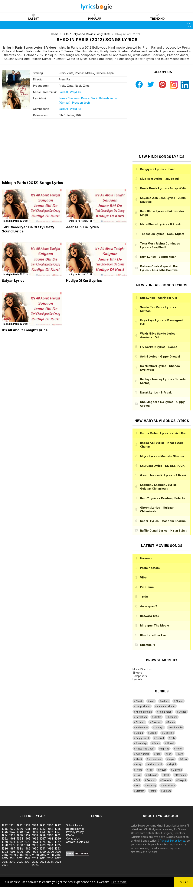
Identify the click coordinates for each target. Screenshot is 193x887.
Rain (138, 775)
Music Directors (142, 669)
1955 (12, 835)
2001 (58, 851)
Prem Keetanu (150, 568)
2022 (35, 861)
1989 (28, 848)
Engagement (142, 738)
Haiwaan (146, 558)
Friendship (141, 743)
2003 (12, 855)
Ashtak (165, 701)
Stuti (153, 791)
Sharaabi (166, 780)
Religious (152, 775)
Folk (173, 738)
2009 (58, 855)
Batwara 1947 (149, 616)
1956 (20, 835)
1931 (12, 825)
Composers (139, 676)
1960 (50, 835)
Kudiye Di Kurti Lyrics (84, 281)
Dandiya (159, 727)
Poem (139, 770)
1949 (28, 832)
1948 (20, 832)
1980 (20, 845)
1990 (35, 848)
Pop (150, 770)
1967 (43, 838)
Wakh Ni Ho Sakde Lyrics (159, 335)
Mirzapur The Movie (154, 625)
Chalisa (182, 712)
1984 (50, 845)
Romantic (181, 775)
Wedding (151, 785)
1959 (43, 835)
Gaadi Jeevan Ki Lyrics (163, 475)
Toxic (144, 596)
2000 (50, 851)
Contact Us (73, 838)
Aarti (151, 701)
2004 (20, 855)
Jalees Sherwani (69, 98)
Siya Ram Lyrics (159, 178)
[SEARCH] (189, 25)
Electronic (169, 733)
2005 (28, 855)
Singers (137, 672)
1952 (50, 832)
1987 (12, 848)
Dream (153, 733)
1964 (20, 838)
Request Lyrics (75, 828)
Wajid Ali (75, 92)
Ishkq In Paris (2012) (15, 220)
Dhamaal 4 (147, 644)
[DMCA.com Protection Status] (77, 854)
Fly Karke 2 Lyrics (158, 347)
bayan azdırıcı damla (34, 804)
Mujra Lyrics (162, 456)
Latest (33, 18)
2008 (50, 855)
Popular (94, 18)
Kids (158, 754)
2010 (5, 858)
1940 (20, 828)
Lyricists (137, 679)
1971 (12, 841)
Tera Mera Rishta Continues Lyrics (160, 245)
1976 (50, 841)
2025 (58, 861)
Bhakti (139, 701)
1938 (5, 828)
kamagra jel (66, 804)
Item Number (142, 754)
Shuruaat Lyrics (162, 466)
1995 (12, 851)
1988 (20, 848)
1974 (35, 841)
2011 (12, 858)
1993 (58, 848)
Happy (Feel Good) (145, 748)
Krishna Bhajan (144, 712)
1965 (27, 838)
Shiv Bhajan (169, 785)
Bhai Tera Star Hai (153, 635)
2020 (20, 861)
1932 (20, 825)
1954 (5, 835)
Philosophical (155, 764)
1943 (43, 828)
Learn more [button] (119, 882)
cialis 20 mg (7, 804)
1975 (43, 841)
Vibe (143, 577)
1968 (50, 838)
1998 (35, 851)
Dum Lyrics (158, 256)
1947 (12, 832)
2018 (5, 861)
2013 (27, 858)
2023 (43, 861)
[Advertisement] (64, 150)
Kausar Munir (89, 98)
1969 (58, 838)
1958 (35, 835)
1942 (35, 828)
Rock (166, 775)
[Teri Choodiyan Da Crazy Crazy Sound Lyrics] (32, 206)
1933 (27, 825)
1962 (5, 838)
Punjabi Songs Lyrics (172, 840)
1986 (5, 848)
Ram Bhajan (165, 712)
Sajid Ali (63, 92)
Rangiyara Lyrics (157, 169)
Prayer (162, 770)
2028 (35, 864)
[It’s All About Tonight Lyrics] (32, 309)
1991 (42, 848)
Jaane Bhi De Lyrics (82, 227)
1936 (50, 825)
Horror (179, 748)
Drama (139, 733)
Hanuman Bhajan (166, 706)
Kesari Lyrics (163, 521)
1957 (27, 835)
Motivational (155, 759)
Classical (156, 722)
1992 (50, 848)
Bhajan (179, 701)
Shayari (182, 780)
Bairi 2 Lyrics (162, 498)
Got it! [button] (184, 882)
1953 (58, 832)
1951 (42, 832)
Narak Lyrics (156, 392)
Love (180, 754)
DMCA (70, 835)
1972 (20, 841)
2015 (42, 858)
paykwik (53, 804)
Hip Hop (165, 748)
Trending (157, 18)
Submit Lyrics (74, 825)
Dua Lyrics (158, 297)
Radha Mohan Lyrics (163, 433)
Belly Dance (142, 727)
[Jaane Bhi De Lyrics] (96, 206)
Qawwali (177, 770)
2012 (20, 858)
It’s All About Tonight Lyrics (24, 330)
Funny (156, 743)
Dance (171, 722)
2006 (35, 855)
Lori (169, 754)
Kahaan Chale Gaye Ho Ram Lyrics (159, 268)
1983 (43, 845)
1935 (42, 825)
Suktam (167, 791)
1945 (58, 828)
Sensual (151, 780)
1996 (20, 851)
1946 (5, 832)
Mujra (171, 759)
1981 (27, 845)
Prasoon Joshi (81, 102)
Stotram (140, 791)
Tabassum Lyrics (162, 234)
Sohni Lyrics (160, 356)
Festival (160, 738)
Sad (138, 780)
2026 (5, 864)
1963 (12, 838)
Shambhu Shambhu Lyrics (159, 486)
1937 (58, 825)
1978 (5, 845)
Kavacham (141, 717)
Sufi (138, 785)
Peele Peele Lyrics (163, 188)
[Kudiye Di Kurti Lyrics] (96, 259)
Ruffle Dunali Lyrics (163, 530)
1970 (5, 841)
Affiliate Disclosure (77, 841)
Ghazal (170, 743)
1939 (12, 828)
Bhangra (172, 717)
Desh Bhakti (176, 727)
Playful (172, 764)
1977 (58, 841)
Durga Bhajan (143, 706)
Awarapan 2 (148, 606)
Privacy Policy (75, 832)
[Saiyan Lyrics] (32, 259)
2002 (5, 855)
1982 (35, 845)
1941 (27, 828)
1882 (5, 825)
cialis (18, 804)
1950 (35, 832)
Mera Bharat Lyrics (160, 224)
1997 (28, 851)
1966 (35, 838)
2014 (35, 858)
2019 (12, 861)
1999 (43, 851)
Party (138, 764)
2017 (58, 858)
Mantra (157, 717)
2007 (43, 855)
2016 (50, 858)
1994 (5, 851)
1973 (27, 841)
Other (184, 759)
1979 (12, 845)
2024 (50, 861)
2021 (27, 861)
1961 (57, 835)
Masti (139, 759)
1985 (58, 845)
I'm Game (147, 587)
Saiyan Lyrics (13, 281)
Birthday (140, 722)
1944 (50, 828)
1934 (35, 825)
